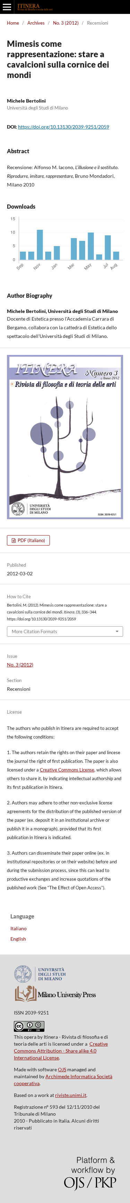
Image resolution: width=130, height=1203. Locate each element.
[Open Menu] (7, 7)
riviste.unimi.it (70, 1095)
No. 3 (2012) (66, 23)
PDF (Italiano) (31, 540)
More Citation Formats (34, 631)
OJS (62, 1069)
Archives (36, 23)
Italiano (18, 928)
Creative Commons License (67, 770)
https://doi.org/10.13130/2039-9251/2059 (63, 127)
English (18, 939)
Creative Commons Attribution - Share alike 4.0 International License (61, 1051)
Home (13, 23)
